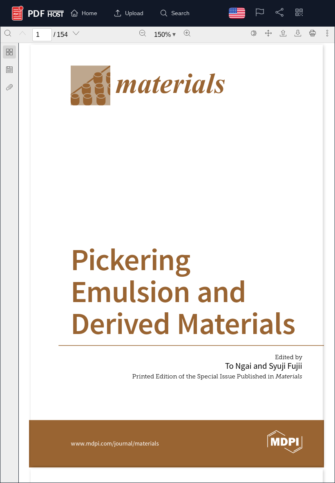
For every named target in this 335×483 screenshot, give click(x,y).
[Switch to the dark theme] (253, 33)
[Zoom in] (187, 33)
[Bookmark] (9, 69)
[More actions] (327, 33)
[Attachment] (9, 87)
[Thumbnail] (9, 52)
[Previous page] (22, 33)
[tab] (9, 53)
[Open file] (283, 33)
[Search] (7, 33)
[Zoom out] (142, 33)
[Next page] (76, 33)
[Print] (312, 33)
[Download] (297, 33)
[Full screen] (268, 33)
